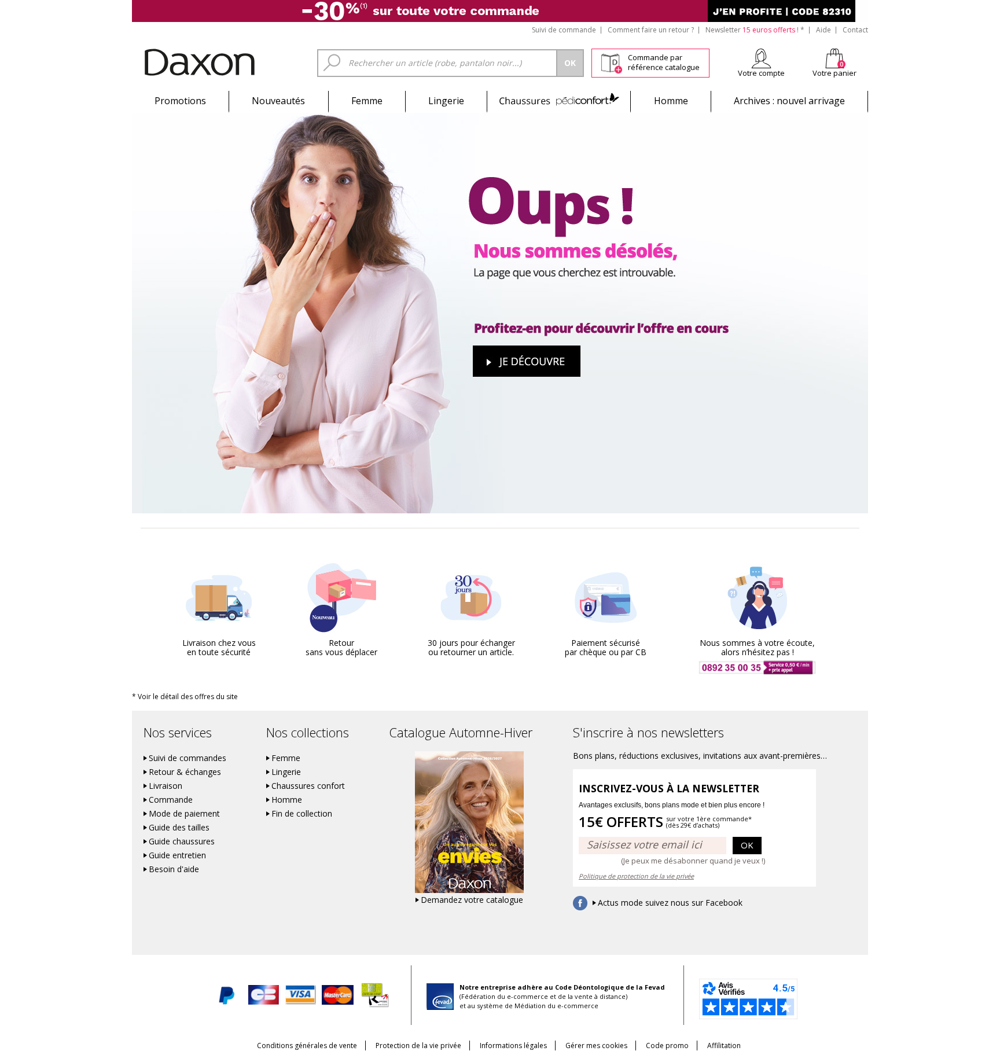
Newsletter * (754, 30)
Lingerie (446, 100)
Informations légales (513, 1045)
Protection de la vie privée (418, 1045)
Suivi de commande (564, 30)
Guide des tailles (179, 828)
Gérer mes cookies (596, 1045)
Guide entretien (177, 855)
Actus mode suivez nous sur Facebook (670, 903)
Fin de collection (301, 814)
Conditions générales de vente (307, 1045)
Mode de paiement (184, 814)
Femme (367, 100)
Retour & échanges (185, 772)
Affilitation (724, 1045)
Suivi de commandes (187, 758)
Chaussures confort (308, 786)
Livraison (165, 786)
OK (747, 845)
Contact (855, 30)
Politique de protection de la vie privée (636, 876)
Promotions (180, 100)
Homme (671, 100)
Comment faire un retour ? (651, 30)
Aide (823, 30)
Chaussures (558, 100)
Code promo (667, 1045)
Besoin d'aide (174, 869)
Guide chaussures (182, 841)
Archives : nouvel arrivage (789, 100)
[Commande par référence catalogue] (611, 61)
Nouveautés (278, 100)
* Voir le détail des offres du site (185, 696)
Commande (171, 800)
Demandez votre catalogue (472, 900)
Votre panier (834, 73)
